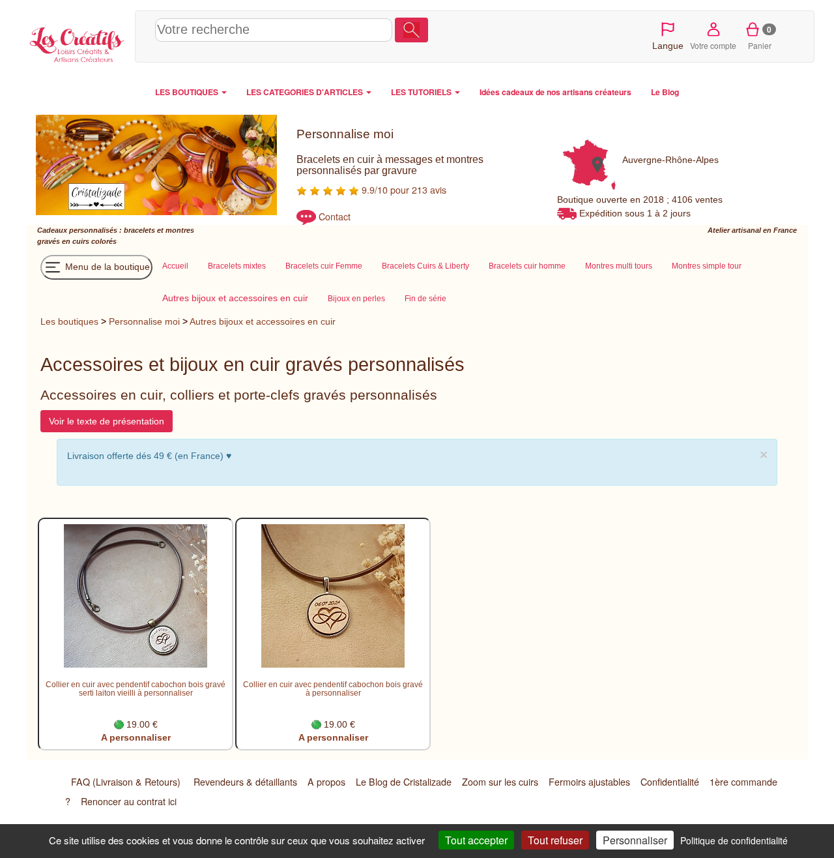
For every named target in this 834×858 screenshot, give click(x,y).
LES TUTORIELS (422, 92)
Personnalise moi (144, 321)
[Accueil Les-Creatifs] (77, 42)
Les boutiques (69, 321)
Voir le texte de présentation (106, 421)
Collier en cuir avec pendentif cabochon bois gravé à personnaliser (333, 688)
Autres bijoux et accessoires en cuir (263, 321)
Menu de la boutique (106, 266)
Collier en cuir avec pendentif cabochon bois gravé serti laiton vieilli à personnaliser (135, 688)
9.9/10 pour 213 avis (402, 189)
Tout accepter (476, 840)
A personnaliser (136, 737)
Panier (760, 37)
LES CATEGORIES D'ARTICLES (305, 92)
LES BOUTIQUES (187, 92)
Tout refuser (555, 840)
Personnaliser (635, 840)
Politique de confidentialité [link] (734, 840)
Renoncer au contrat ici (129, 801)
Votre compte (713, 45)
